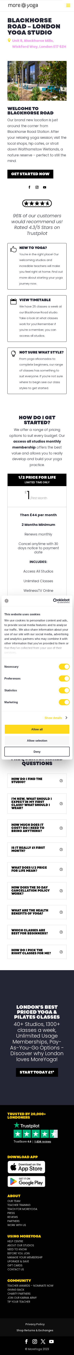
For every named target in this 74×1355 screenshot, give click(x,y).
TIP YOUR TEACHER (18, 1302)
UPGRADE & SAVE (18, 1261)
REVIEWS (12, 1217)
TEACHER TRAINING (19, 1205)
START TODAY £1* (37, 1072)
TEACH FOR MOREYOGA (22, 1209)
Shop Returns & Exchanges (35, 1330)
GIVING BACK (15, 1290)
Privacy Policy (35, 1324)
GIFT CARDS (14, 1265)
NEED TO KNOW (17, 1249)
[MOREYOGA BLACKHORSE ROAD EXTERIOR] (37, 99)
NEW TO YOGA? (33, 247)
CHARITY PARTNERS (19, 1294)
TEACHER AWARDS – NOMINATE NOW (30, 1286)
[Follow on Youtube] (45, 187)
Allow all (37, 729)
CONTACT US (15, 1269)
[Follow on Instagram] (37, 187)
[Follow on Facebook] (29, 187)
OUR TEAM (13, 1201)
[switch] (64, 678)
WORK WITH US (16, 1225)
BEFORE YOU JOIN (18, 1253)
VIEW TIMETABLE (35, 300)
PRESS (11, 1213)
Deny (37, 751)
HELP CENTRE (15, 1241)
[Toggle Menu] (68, 5)
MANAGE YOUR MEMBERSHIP (25, 1257)
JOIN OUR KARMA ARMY (22, 1298)
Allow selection (37, 740)
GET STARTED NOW (30, 174)
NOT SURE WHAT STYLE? (41, 352)
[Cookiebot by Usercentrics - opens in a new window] (53, 600)
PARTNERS (13, 1221)
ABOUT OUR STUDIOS (20, 1245)
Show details (53, 717)
